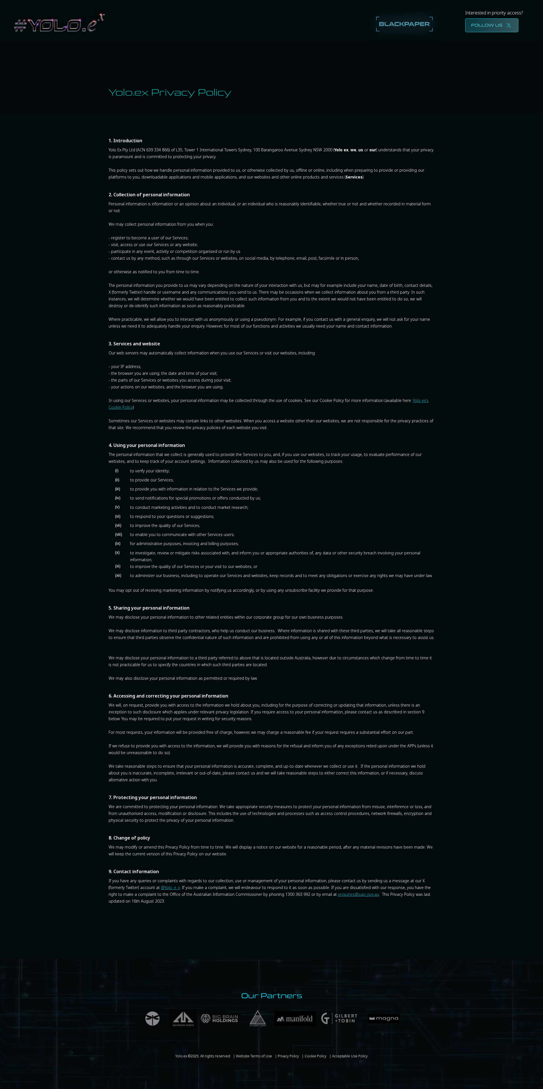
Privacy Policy (288, 1056)
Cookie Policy (315, 1056)
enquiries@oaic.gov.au (358, 894)
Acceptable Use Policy (350, 1056)
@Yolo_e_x (170, 887)
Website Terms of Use (254, 1056)
